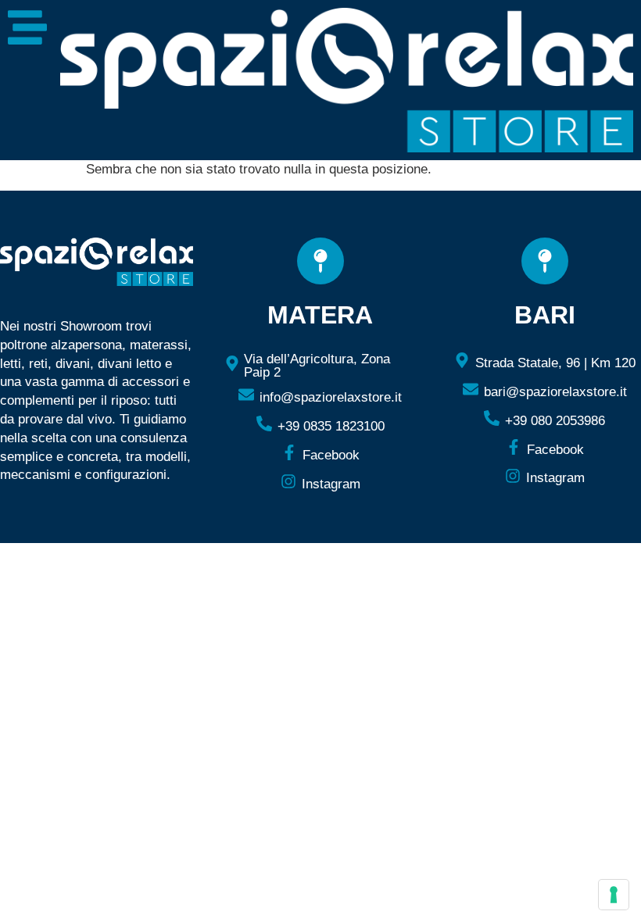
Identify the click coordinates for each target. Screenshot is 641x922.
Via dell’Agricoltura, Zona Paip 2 (317, 366)
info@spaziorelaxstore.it (331, 397)
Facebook (331, 455)
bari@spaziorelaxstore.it (555, 391)
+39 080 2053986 (555, 420)
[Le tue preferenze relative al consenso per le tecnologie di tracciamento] (613, 894)
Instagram (331, 484)
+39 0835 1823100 (331, 426)
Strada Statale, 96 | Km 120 (555, 363)
